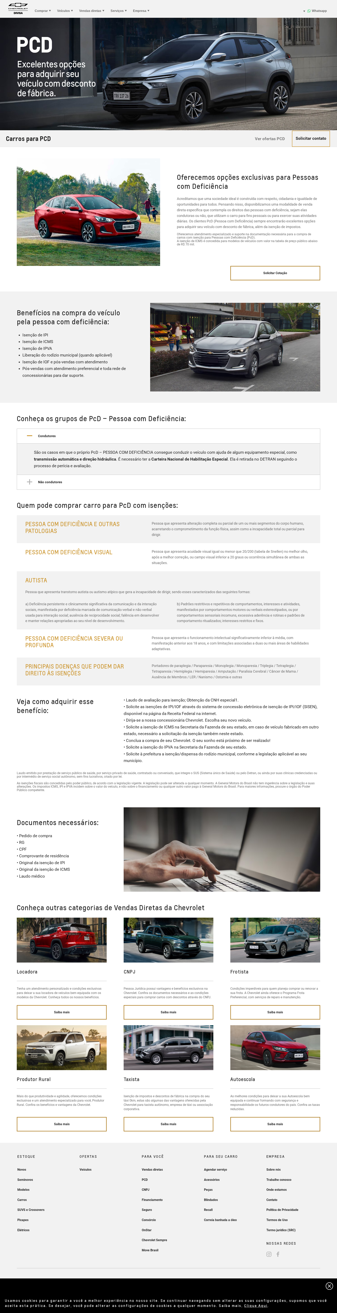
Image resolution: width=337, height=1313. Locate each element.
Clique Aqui (256, 1305)
